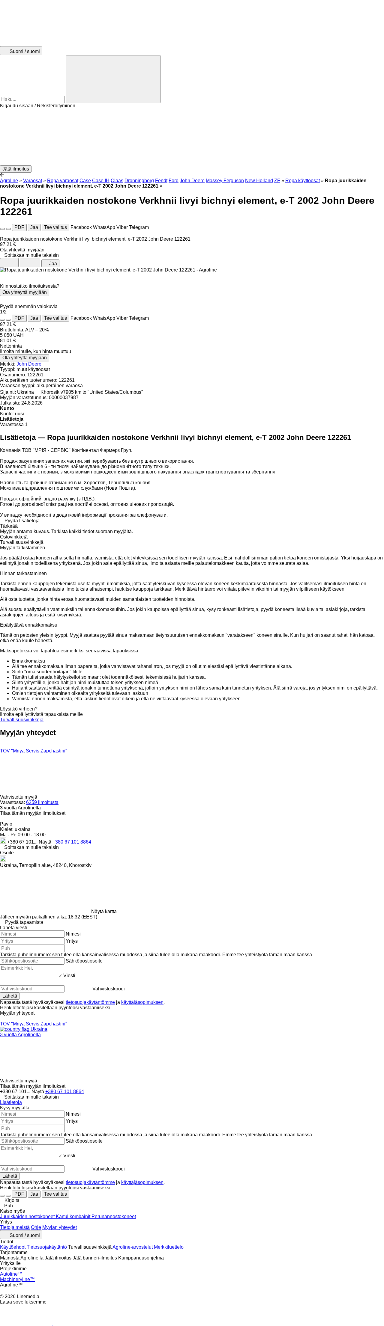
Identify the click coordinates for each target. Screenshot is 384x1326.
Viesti (69, 975)
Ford (173, 180)
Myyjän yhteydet (59, 1227)
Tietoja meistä (15, 1227)
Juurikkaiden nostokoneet (28, 1216)
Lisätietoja (11, 1102)
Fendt (161, 180)
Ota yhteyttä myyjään (24, 292)
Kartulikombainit (74, 1216)
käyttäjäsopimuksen (142, 1002)
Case (85, 180)
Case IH (101, 180)
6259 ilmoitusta (42, 802)
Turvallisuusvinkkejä (22, 719)
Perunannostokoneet (114, 1216)
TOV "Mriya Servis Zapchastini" (33, 750)
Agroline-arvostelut (132, 1247)
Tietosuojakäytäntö (47, 1247)
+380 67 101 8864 (71, 841)
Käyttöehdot (13, 1247)
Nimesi (73, 933)
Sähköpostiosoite (84, 960)
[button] (192, 136)
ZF (277, 180)
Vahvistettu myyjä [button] (19, 796)
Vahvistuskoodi (108, 988)
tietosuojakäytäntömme (90, 1002)
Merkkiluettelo (169, 1247)
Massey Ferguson (225, 180)
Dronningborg (139, 180)
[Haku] (113, 79)
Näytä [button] (45, 841)
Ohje (36, 1227)
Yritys (72, 941)
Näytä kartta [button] (104, 911)
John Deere (192, 180)
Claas (117, 180)
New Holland (259, 180)
